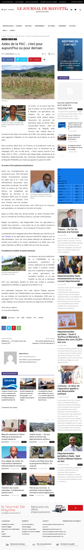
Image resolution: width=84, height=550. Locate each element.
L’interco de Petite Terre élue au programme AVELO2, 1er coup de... (41, 463)
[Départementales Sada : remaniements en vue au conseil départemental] (70, 265)
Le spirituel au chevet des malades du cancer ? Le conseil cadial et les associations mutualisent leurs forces (46, 395)
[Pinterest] (14, 328)
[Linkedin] (71, 9)
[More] (44, 59)
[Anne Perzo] (3, 54)
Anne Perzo (9, 54)
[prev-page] (59, 156)
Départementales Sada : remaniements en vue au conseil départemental (70, 278)
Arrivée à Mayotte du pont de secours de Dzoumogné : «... (74, 137)
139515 (24, 442)
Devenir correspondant (29, 529)
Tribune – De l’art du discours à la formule (68, 230)
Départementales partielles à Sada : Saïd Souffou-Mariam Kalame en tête (70, 457)
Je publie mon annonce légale (31, 531)
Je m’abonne (25, 534)
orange (10, 39)
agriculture (11, 317)
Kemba (32, 495)
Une (15, 39)
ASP (18, 317)
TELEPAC (40, 317)
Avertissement (6, 536)
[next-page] (62, 156)
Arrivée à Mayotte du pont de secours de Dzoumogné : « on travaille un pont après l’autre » (27, 395)
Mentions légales (7, 527)
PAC (35, 317)
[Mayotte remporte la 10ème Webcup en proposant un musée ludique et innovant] (14, 425)
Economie (10, 36)
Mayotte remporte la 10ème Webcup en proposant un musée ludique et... (13, 436)
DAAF (22, 317)
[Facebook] (67, 9)
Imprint (4, 534)
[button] (80, 9)
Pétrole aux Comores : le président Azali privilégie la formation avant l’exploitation (42, 490)
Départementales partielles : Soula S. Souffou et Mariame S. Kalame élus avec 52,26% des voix (70, 336)
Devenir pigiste (26, 527)
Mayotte (29, 317)
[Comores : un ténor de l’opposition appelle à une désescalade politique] (70, 375)
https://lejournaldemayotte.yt (27, 356)
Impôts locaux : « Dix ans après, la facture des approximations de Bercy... (40, 436)
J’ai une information (28, 524)
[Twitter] (75, 9)
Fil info (4, 388)
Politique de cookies (8, 524)
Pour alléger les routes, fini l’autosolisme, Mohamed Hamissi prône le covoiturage (13, 463)
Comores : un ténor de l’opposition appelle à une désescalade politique (69, 390)
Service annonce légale (65, 108)
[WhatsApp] (19, 328)
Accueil (4, 36)
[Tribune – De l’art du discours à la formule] (70, 218)
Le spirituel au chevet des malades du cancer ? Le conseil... (75, 147)
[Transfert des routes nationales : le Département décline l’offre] (14, 479)
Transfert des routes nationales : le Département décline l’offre (13, 490)
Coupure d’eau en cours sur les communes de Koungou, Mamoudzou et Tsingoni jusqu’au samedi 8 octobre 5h (9, 395)
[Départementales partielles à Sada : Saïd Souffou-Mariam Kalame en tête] (70, 442)
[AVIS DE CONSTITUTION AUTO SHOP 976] (70, 91)
